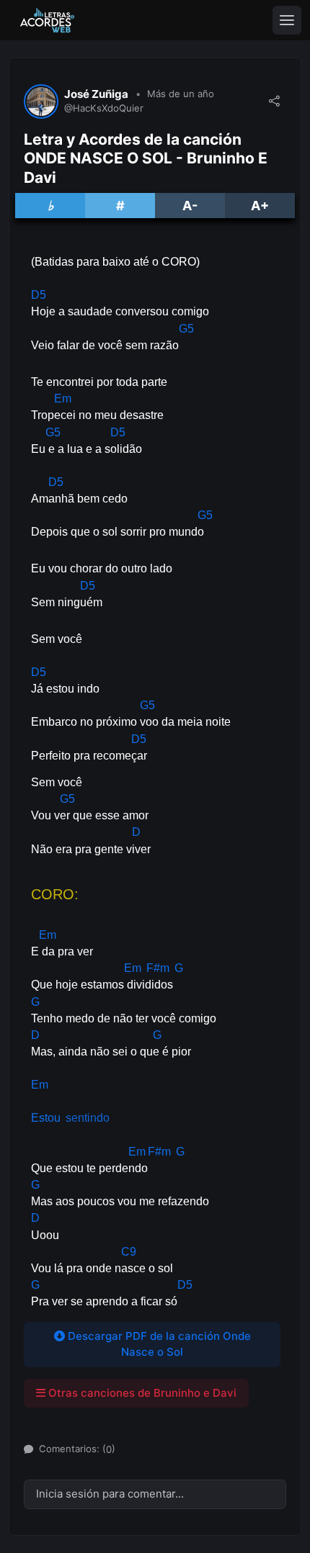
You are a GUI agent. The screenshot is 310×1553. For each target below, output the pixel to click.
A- (190, 205)
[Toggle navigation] (287, 20)
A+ (260, 205)
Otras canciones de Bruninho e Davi (140, 1393)
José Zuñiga (96, 94)
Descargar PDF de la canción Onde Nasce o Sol (158, 1344)
